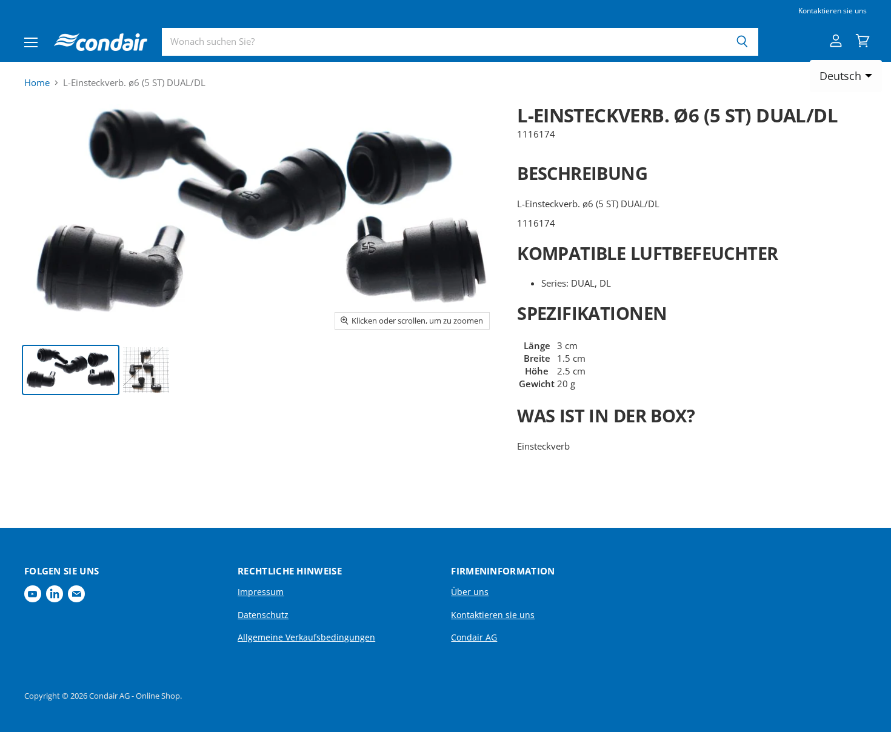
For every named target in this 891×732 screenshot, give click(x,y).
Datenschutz (263, 615)
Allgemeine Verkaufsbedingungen (306, 637)
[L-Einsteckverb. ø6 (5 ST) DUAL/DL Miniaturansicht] (70, 370)
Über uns (470, 591)
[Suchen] (742, 42)
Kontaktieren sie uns (832, 11)
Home (37, 83)
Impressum (261, 591)
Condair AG (474, 637)
